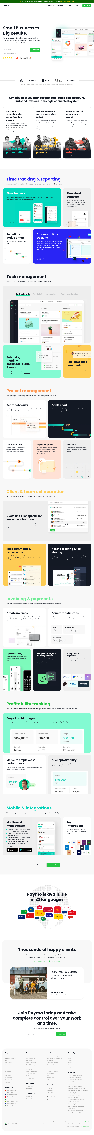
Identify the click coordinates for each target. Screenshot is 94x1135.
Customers (8, 1075)
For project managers (52, 1071)
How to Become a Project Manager (76, 1106)
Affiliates (7, 1082)
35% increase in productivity (16, 150)
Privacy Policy (86, 1121)
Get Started (86, 5)
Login (77, 5)
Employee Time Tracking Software (76, 1088)
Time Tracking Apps (73, 1104)
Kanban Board (29, 1060)
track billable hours (33, 40)
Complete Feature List (10, 1058)
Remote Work (50, 1077)
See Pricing (53, 865)
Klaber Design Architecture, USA (73, 155)
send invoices (7, 43)
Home (6, 1056)
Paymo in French (11, 1103)
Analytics (70, 1067)
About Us (7, 1065)
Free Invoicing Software (74, 1093)
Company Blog (50, 1088)
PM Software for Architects (75, 1079)
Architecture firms (51, 1060)
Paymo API (29, 1099)
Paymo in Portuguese (12, 1101)
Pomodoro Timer (30, 1078)
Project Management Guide (75, 1075)
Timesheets (71, 1065)
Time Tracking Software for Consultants (78, 1090)
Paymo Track (29, 1086)
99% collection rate (76, 150)
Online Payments (30, 1073)
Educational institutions (53, 1065)
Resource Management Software (76, 1099)
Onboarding (8, 1071)
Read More (30, 199)
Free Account (8, 1062)
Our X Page (52, 1096)
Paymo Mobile (29, 1088)
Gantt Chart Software (73, 1101)
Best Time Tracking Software (75, 1086)
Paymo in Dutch (11, 1092)
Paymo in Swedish (12, 1105)
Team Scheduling (30, 1065)
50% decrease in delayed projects (45, 149)
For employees (50, 1073)
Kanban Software (72, 1082)
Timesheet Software (73, 1097)
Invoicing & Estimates (31, 1071)
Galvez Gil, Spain (39, 155)
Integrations (29, 1096)
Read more (9, 847)
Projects (70, 1060)
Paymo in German (11, 1090)
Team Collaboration (31, 1062)
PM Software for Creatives (74, 1077)
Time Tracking (29, 1056)
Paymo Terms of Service (75, 1121)
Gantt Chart (29, 1069)
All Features (40, 865)
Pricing (70, 5)
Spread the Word (9, 1080)
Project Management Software (75, 1084)
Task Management (30, 1058)
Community (50, 1090)
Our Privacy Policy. (85, 1126)
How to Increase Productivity (75, 1110)
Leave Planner (29, 1067)
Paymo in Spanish (11, 1097)
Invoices (70, 1062)
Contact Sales (8, 1069)
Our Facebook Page (54, 1099)
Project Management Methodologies (77, 1112)
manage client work (20, 40)
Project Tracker (71, 1108)
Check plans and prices (66, 1)
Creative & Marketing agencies (55, 1056)
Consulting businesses (52, 1062)
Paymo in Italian (11, 1099)
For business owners (52, 1069)
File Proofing (29, 1076)
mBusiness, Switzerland (11, 155)
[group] (47, 983)
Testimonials (8, 1077)
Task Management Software (75, 1095)
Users (69, 1058)
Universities (50, 1080)
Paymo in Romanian (12, 1094)
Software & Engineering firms (54, 1058)
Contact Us (50, 1092)
